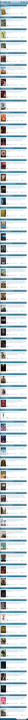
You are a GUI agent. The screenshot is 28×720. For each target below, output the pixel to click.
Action (13, 25)
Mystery (15, 572)
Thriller (15, 61)
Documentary (17, 156)
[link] (14, 2)
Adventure (13, 13)
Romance (16, 180)
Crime (13, 548)
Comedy (17, 13)
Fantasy (13, 132)
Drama (16, 49)
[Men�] (26, 2)
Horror (13, 61)
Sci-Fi (15, 215)
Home (10, 2)
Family (17, 73)
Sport (15, 679)
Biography (13, 85)
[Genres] (24, 2)
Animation (17, 120)
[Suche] (21, 2)
